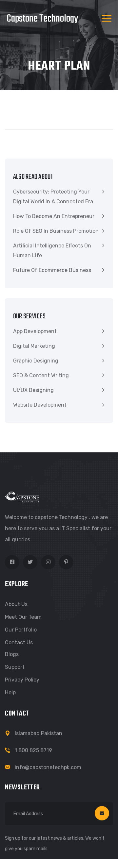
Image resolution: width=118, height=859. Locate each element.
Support (15, 667)
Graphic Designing (35, 361)
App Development (35, 331)
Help (10, 692)
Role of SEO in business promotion (56, 231)
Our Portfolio (21, 630)
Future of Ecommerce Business (52, 270)
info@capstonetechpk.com (48, 767)
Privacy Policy (22, 680)
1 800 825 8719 (33, 750)
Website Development (40, 405)
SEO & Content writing (41, 375)
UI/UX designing (33, 390)
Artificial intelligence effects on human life (52, 251)
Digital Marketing (34, 346)
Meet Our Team (23, 617)
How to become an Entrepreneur (53, 216)
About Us (16, 604)
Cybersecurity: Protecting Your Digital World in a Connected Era (53, 197)
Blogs (12, 654)
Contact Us (19, 642)
